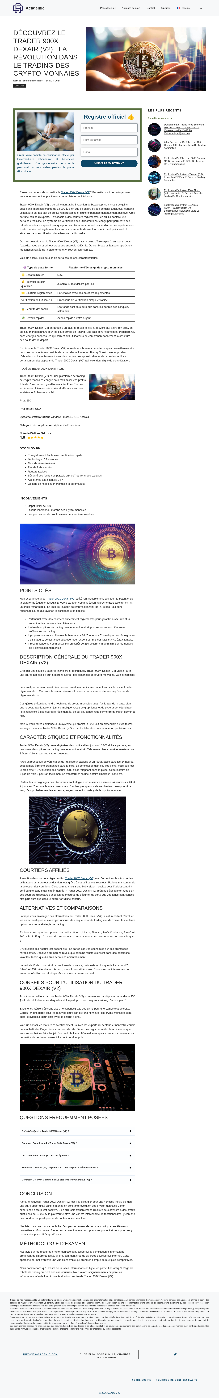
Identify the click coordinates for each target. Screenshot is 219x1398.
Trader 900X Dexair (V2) (75, 192)
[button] (201, 8)
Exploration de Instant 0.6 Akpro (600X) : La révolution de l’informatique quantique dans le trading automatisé (181, 209)
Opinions (166, 8)
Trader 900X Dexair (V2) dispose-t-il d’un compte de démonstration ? (60, 1167)
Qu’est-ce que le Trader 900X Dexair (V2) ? (45, 1131)
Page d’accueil (107, 8)
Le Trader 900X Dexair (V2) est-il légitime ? (45, 1155)
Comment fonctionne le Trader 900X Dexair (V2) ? (49, 1143)
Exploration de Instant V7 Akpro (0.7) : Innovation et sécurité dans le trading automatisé (184, 177)
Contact (151, 8)
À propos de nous (131, 8)
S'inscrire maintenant (109, 163)
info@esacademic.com (40, 1354)
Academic (35, 8)
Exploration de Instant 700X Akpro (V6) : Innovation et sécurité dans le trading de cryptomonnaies (183, 193)
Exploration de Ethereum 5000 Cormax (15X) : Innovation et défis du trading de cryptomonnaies (184, 161)
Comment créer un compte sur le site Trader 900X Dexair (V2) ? (57, 1179)
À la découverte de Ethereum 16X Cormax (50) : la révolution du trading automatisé (185, 145)
